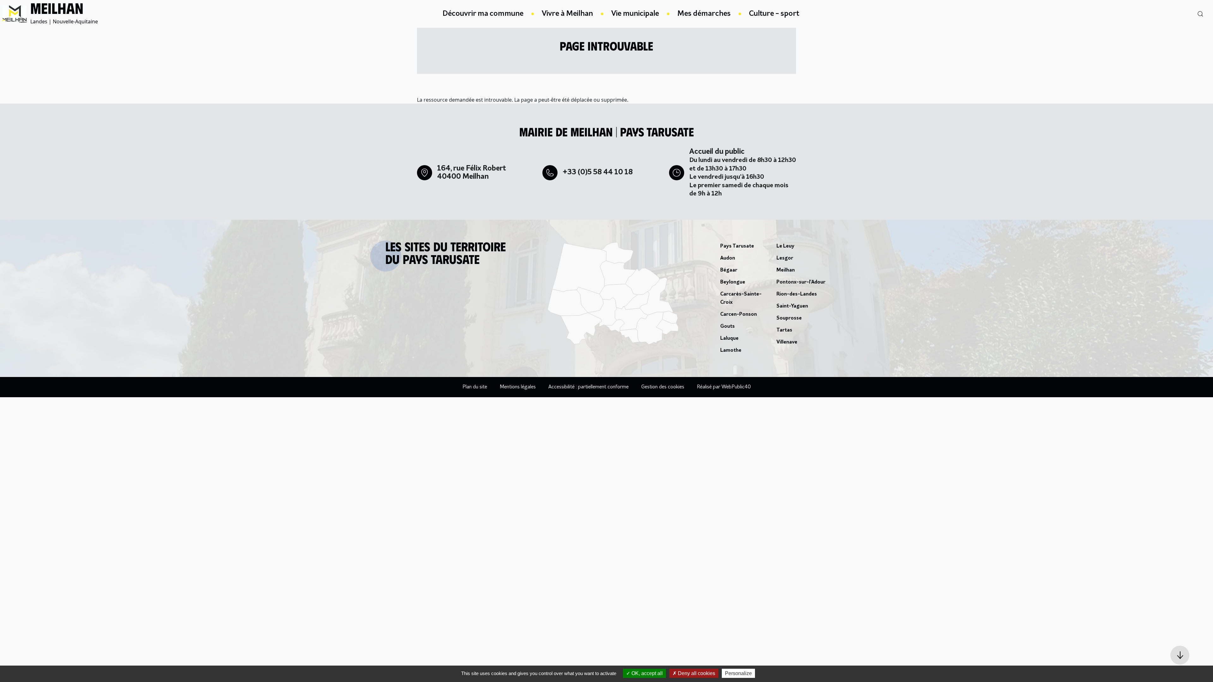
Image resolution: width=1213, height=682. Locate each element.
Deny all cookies (696, 673)
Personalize (738, 673)
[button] (1180, 655)
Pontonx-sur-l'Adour (800, 282)
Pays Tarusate (737, 246)
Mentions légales (518, 387)
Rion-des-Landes (796, 294)
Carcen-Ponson (738, 314)
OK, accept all (646, 673)
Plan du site (474, 387)
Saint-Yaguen (792, 306)
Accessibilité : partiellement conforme (588, 387)
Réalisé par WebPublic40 (724, 387)
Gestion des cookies (662, 387)
